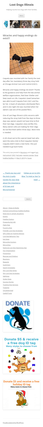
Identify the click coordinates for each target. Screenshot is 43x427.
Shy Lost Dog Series (10, 270)
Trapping (6, 288)
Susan (29, 158)
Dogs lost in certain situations (13, 214)
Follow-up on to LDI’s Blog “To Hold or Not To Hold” (31, 176)
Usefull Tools (7, 293)
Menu (21, 15)
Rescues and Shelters (10, 256)
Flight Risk (6, 225)
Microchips (7, 245)
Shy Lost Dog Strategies (11, 273)
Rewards (6, 262)
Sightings (6, 276)
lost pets (19, 155)
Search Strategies (9, 268)
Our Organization (9, 251)
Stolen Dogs (7, 279)
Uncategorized (8, 290)
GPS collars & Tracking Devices (13, 233)
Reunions (23, 152)
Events (5, 216)
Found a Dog (7, 228)
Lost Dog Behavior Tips (11, 236)
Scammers (6, 265)
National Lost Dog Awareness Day (15, 248)
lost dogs (6, 239)
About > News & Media (11, 208)
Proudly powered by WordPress (13, 423)
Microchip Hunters (9, 242)
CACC (14, 155)
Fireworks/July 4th (9, 222)
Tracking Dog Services (10, 285)
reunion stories (28, 155)
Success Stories (8, 282)
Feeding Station (8, 219)
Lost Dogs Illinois (22, 5)
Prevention (7, 253)
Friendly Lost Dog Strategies (13, 231)
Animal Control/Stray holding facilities (16, 211)
